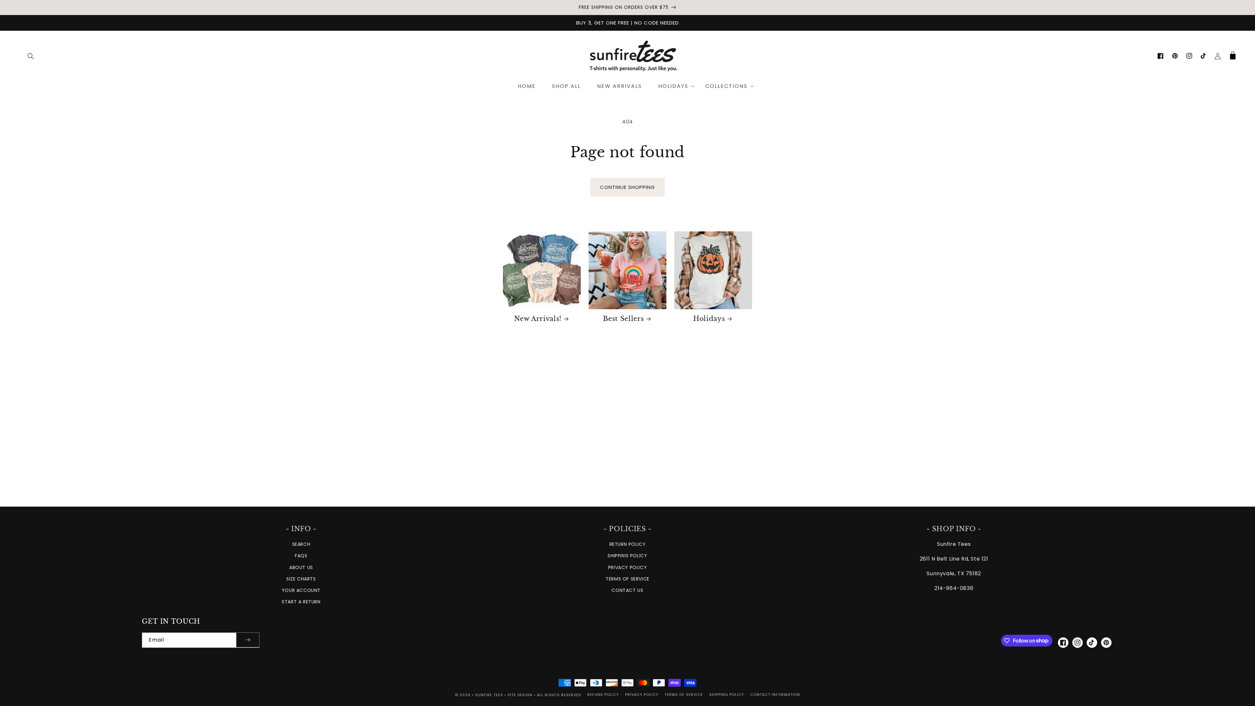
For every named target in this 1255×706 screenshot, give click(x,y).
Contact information (775, 694)
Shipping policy (726, 694)
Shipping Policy (627, 555)
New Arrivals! (537, 319)
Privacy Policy (627, 567)
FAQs (301, 555)
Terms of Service (627, 579)
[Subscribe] (247, 640)
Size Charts (301, 579)
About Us (301, 567)
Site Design (520, 695)
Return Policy (628, 544)
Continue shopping (627, 187)
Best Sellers (623, 319)
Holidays (709, 319)
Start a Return (301, 601)
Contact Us (627, 590)
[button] (31, 56)
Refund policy (603, 694)
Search (301, 544)
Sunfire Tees (489, 695)
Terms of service (683, 694)
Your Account (301, 590)
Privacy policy (642, 694)
